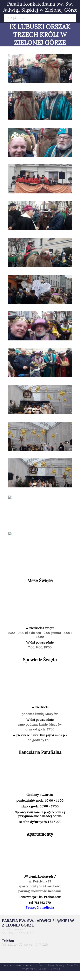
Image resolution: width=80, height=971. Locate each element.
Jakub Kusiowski (49, 968)
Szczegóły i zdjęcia (40, 907)
